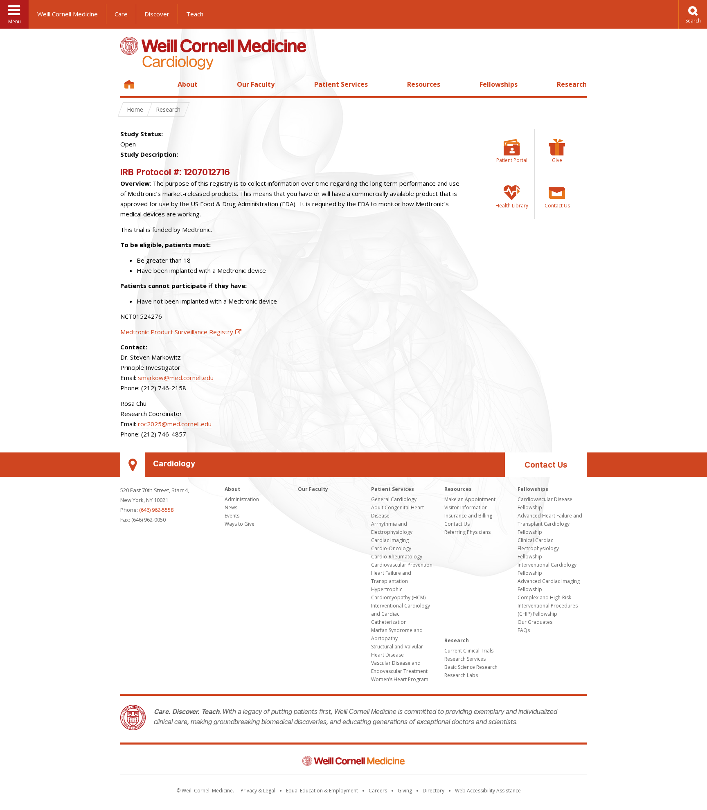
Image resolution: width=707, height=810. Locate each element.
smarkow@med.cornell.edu (176, 378)
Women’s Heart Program (399, 679)
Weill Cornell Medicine (67, 14)
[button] (692, 14)
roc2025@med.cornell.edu (175, 424)
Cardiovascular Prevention (401, 564)
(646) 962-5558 (156, 509)
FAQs (524, 630)
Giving (405, 790)
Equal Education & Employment (322, 790)
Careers (378, 790)
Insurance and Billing (468, 515)
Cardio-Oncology (391, 548)
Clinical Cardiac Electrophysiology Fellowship (538, 548)
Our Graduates (535, 622)
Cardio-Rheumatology (396, 556)
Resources (423, 84)
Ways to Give (239, 523)
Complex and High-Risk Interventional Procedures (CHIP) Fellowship (548, 605)
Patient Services (341, 84)
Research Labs (461, 675)
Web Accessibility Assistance (488, 790)
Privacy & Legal (258, 790)
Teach (194, 14)
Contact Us (546, 466)
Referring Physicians (467, 532)
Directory (433, 790)
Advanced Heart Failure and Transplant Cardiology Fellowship (550, 524)
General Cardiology (394, 499)
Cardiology (174, 464)
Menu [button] (14, 21)
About (188, 84)
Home (129, 84)
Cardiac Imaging (390, 540)
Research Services (465, 658)
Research (572, 84)
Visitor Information (466, 507)
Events (232, 515)
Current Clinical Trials (468, 650)
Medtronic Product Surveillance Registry (176, 332)
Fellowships (499, 84)
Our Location (132, 464)
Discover (156, 14)
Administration (242, 499)
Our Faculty (256, 84)
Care (121, 14)
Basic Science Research (471, 667)
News (231, 507)
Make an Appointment (469, 499)
